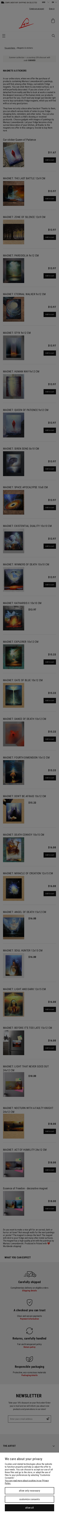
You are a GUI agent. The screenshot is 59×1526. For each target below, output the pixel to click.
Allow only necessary (29, 1490)
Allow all (29, 1507)
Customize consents (29, 1499)
